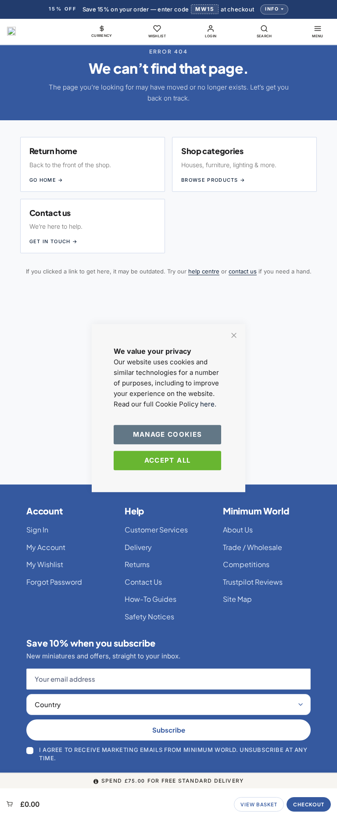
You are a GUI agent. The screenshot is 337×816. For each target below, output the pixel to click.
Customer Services (156, 529)
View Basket (258, 804)
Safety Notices (149, 616)
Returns (137, 564)
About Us (238, 529)
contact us (243, 271)
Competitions (246, 564)
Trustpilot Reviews (253, 581)
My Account (45, 547)
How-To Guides (150, 599)
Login (211, 36)
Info (272, 9)
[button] (101, 31)
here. (208, 404)
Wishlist (157, 36)
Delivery (138, 547)
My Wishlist (44, 564)
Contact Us (143, 581)
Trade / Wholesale (252, 547)
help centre (203, 271)
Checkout (308, 804)
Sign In (37, 529)
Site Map (237, 599)
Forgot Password (54, 581)
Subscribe (168, 730)
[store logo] (11, 31)
